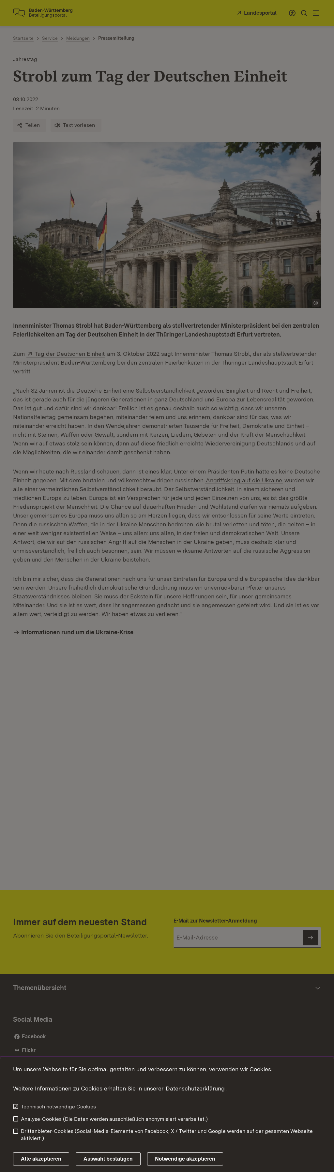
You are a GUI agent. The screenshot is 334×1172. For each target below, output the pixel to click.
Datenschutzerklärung (195, 1088)
